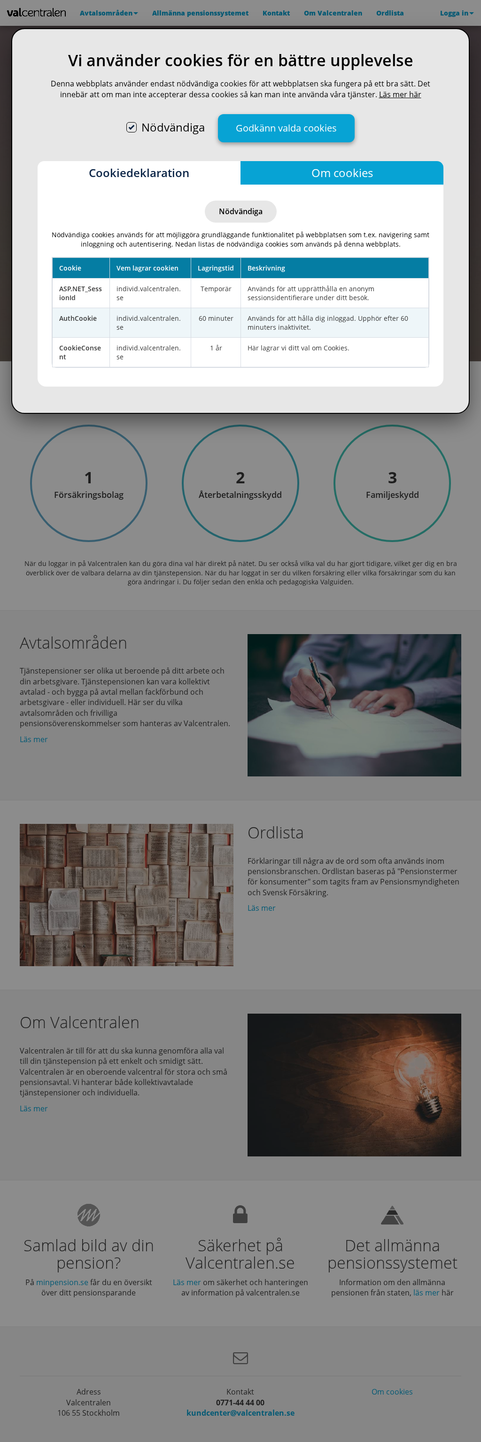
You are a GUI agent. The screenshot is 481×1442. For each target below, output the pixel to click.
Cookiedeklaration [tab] (139, 172)
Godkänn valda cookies (286, 128)
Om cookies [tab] (342, 172)
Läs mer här (400, 94)
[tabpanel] (240, 286)
